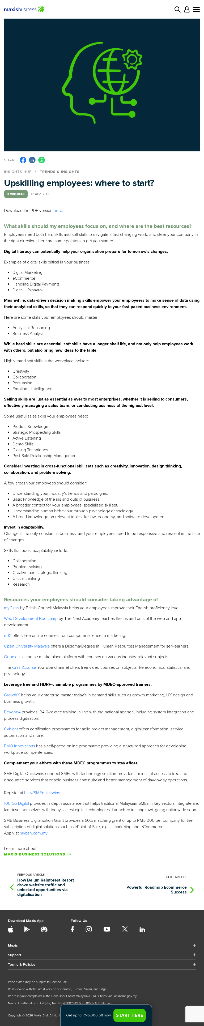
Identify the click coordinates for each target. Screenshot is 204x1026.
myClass (11, 608)
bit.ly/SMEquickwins (42, 792)
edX (7, 635)
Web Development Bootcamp (31, 618)
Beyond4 (12, 712)
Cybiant (11, 729)
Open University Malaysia (27, 646)
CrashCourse (24, 667)
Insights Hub (18, 171)
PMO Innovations (19, 746)
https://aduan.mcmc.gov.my (118, 996)
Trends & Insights (59, 171)
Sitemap (106, 1003)
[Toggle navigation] (196, 9)
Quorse (11, 656)
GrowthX (12, 695)
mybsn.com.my (34, 833)
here (58, 210)
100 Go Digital (16, 803)
